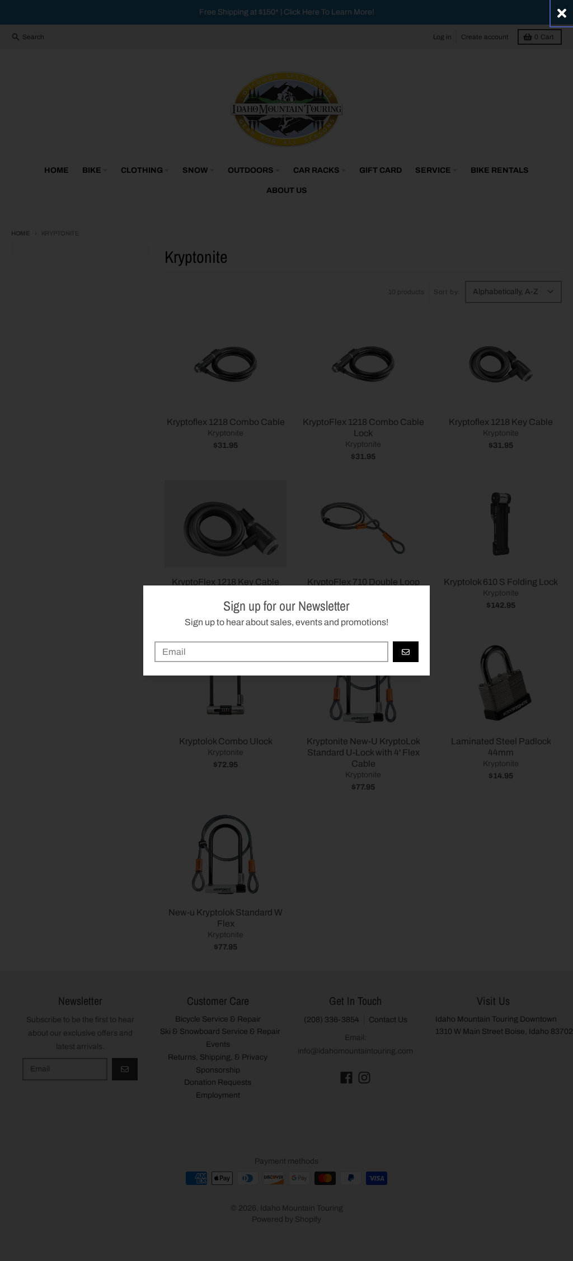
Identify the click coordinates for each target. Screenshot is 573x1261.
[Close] (562, 13)
